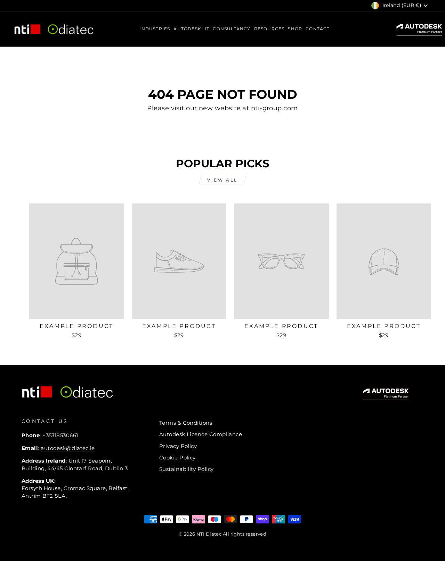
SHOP (295, 28)
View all (222, 180)
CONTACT (318, 28)
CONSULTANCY (231, 28)
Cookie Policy (177, 457)
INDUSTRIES (154, 28)
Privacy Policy (178, 446)
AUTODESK (187, 28)
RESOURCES (269, 28)
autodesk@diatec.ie (68, 448)
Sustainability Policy (186, 469)
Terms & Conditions (185, 422)
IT (207, 28)
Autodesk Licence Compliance (200, 434)
